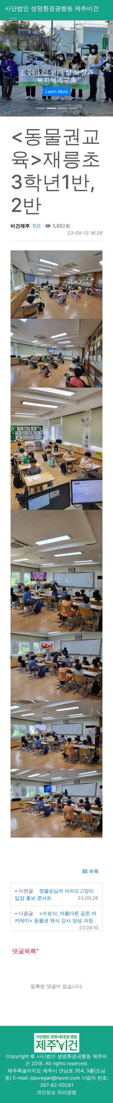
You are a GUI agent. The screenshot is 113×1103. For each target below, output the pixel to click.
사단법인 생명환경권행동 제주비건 (52, 8)
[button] (8, 68)
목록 (93, 871)
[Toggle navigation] (13, 20)
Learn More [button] (57, 91)
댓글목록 (23, 951)
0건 (36, 226)
